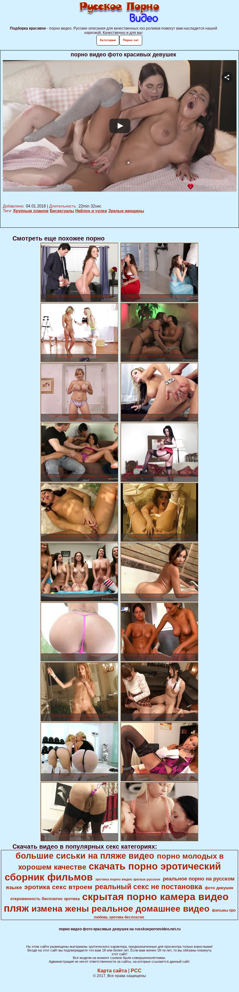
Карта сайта (112, 970)
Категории (108, 40)
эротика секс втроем (58, 887)
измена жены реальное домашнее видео (120, 908)
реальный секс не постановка (148, 887)
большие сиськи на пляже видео (85, 856)
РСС (136, 970)
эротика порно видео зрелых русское (127, 879)
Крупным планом (31, 210)
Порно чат (131, 40)
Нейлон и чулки (91, 210)
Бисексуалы (62, 210)
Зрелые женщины (126, 210)
